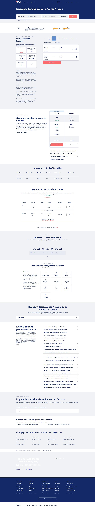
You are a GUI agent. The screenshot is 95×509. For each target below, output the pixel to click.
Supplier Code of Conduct (51, 505)
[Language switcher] (59, 2)
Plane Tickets (44, 481)
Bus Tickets (31, 481)
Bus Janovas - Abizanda (52, 441)
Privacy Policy (42, 505)
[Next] (76, 38)
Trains (24, 1)
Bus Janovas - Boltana (52, 439)
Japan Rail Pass (70, 483)
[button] (45, 16)
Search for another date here (47, 220)
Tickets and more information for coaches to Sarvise (59, 424)
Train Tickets (19, 481)
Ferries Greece (57, 483)
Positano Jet (56, 490)
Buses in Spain (27, 450)
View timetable (21, 65)
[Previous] (31, 249)
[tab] (48, 42)
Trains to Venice (20, 488)
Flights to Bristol (45, 490)
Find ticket (21, 52)
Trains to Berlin (20, 490)
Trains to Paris (20, 486)
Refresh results (47, 197)
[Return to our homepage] (19, 2)
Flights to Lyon (45, 485)
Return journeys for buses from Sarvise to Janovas (27, 424)
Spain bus (31, 483)
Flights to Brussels (45, 486)
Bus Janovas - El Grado (36, 439)
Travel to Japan (70, 488)
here (57, 227)
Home (17, 450)
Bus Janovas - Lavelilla (20, 441)
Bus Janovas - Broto (67, 437)
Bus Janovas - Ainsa (20, 437)
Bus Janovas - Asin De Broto (68, 439)
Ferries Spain (57, 486)
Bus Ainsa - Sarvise (67, 441)
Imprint (28, 505)
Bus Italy (31, 486)
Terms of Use (34, 505)
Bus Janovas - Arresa (36, 441)
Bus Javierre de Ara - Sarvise (69, 444)
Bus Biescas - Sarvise (36, 444)
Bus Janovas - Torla (36, 437)
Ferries (35, 1)
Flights (31, 1)
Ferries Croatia (57, 485)
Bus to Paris (31, 490)
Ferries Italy (56, 488)
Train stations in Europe (72, 486)
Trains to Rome (20, 485)
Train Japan (19, 483)
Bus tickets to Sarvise (36, 450)
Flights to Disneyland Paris (47, 488)
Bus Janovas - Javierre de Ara (22, 439)
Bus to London (32, 488)
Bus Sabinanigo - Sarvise (53, 444)
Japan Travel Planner (71, 485)
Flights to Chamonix (46, 483)
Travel (68, 481)
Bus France (31, 485)
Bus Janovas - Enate (52, 437)
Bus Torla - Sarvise (20, 444)
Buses (28, 1)
